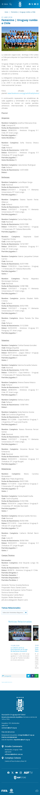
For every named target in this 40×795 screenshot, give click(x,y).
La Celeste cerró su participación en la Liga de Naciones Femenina (19, 649)
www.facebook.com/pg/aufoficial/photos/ (23, 93)
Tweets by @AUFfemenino (7, 682)
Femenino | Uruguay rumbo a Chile (23, 12)
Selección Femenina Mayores (13, 612)
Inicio (6, 12)
